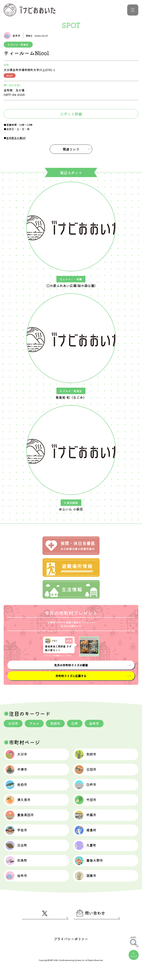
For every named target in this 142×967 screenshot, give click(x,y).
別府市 (55, 723)
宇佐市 (22, 829)
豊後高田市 (25, 814)
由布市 (94, 723)
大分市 (13, 723)
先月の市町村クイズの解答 (71, 665)
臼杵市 (91, 784)
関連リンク (71, 149)
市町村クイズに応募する (70, 676)
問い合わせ (95, 913)
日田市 (91, 769)
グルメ (34, 723)
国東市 (91, 875)
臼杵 (74, 723)
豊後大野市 (94, 860)
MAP (9, 75)
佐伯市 (22, 784)
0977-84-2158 (14, 94)
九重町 (91, 845)
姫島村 (91, 829)
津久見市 (24, 799)
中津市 (22, 769)
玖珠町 (22, 860)
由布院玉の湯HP (16, 138)
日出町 (22, 845)
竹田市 (91, 799)
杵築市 (91, 814)
